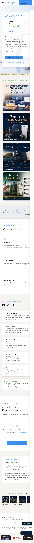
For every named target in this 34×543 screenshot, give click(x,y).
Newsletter (27, 533)
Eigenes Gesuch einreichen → (17, 443)
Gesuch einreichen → (22, 432)
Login (15, 522)
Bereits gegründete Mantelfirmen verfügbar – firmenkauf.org (14, 74)
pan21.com (20, 522)
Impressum (4, 522)
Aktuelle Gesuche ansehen (14, 62)
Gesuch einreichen (23, 2)
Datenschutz (10, 522)
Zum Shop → (29, 81)
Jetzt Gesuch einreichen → (14, 57)
